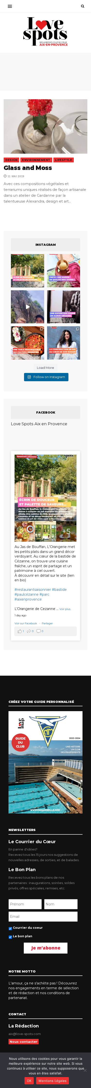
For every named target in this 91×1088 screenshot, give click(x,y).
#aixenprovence (28, 599)
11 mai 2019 (15, 176)
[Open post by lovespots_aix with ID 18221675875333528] (27, 270)
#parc (44, 594)
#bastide (59, 589)
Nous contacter (23, 1042)
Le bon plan (22, 936)
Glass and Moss (28, 167)
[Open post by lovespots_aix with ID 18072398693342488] (63, 343)
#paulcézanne (27, 594)
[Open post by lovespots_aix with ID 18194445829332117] (27, 343)
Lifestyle (63, 160)
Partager (47, 623)
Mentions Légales (52, 1081)
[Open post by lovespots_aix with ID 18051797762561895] (27, 307)
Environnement (36, 160)
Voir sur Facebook (26, 623)
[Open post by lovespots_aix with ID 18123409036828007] (63, 307)
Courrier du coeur (28, 927)
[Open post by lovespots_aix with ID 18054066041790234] (63, 270)
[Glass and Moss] (45, 126)
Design (11, 160)
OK (29, 1081)
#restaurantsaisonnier (33, 589)
